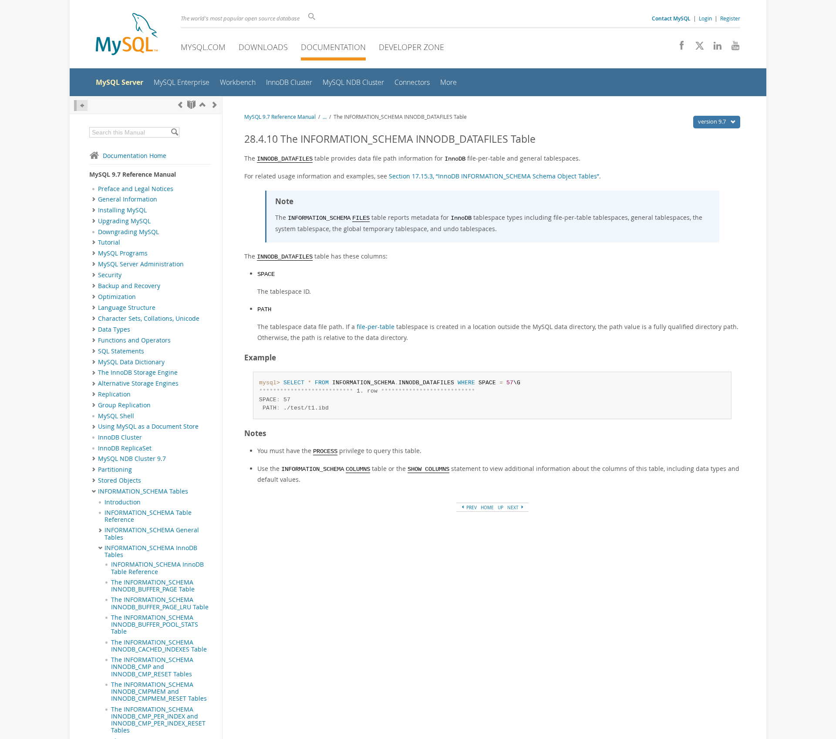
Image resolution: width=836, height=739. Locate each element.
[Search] (174, 132)
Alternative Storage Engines (138, 383)
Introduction (122, 502)
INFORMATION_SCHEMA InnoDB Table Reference (157, 568)
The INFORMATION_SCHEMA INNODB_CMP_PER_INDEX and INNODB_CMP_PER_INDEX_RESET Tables (158, 720)
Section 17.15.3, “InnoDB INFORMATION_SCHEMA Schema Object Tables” (494, 176)
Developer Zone (411, 47)
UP (500, 507)
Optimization (117, 297)
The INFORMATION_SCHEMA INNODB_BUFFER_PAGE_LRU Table (160, 603)
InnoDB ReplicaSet (125, 448)
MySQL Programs (123, 253)
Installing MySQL (122, 210)
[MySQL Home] (126, 35)
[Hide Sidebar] (81, 105)
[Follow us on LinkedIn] (714, 48)
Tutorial (109, 242)
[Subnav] (94, 199)
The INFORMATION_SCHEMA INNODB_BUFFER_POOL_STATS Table (154, 625)
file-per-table (375, 326)
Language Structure (126, 308)
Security (109, 275)
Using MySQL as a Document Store (148, 426)
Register (730, 18)
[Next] (214, 104)
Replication (114, 394)
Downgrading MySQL (128, 232)
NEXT (513, 507)
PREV (471, 507)
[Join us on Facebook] (679, 48)
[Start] (191, 104)
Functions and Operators (134, 340)
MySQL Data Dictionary (131, 362)
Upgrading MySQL (124, 221)
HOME (487, 507)
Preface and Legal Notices (135, 189)
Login (705, 18)
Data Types (114, 329)
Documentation (333, 47)
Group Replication (124, 405)
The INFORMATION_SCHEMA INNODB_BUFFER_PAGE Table (153, 585)
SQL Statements (121, 351)
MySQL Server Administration (141, 264)
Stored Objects (119, 480)
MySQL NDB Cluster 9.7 (132, 459)
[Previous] (180, 104)
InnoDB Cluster (120, 437)
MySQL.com (203, 47)
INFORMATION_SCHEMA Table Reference (148, 516)
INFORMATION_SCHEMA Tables (143, 491)
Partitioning (115, 470)
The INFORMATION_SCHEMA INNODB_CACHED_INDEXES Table (159, 645)
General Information (127, 199)
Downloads (263, 47)
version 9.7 (712, 121)
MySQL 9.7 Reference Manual (280, 117)
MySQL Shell (116, 416)
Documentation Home (134, 155)
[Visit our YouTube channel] (732, 48)
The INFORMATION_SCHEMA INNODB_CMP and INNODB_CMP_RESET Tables (152, 667)
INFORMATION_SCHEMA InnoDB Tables (150, 551)
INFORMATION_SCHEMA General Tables (151, 533)
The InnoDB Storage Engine (138, 372)
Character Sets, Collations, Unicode (148, 318)
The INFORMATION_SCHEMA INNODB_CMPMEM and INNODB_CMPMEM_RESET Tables (159, 692)
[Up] (202, 104)
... (325, 117)
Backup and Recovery (129, 286)
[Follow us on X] (696, 48)
